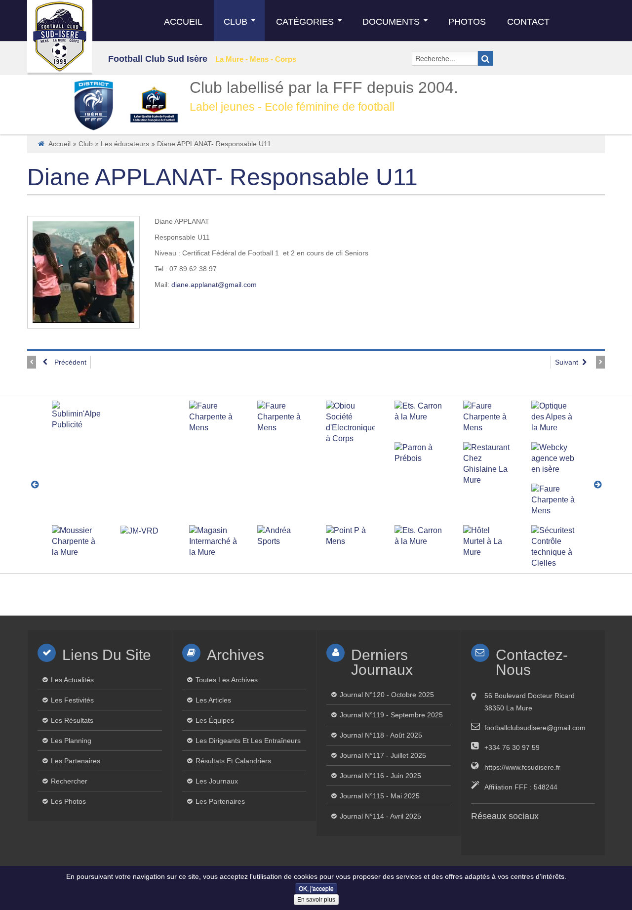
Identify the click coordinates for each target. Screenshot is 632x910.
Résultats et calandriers (233, 761)
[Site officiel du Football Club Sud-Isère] (59, 36)
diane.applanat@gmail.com (214, 285)
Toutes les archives (227, 680)
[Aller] (485, 58)
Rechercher (69, 781)
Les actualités (72, 680)
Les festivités (72, 700)
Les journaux (217, 781)
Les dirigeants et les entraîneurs (248, 741)
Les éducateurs (125, 144)
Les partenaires (75, 761)
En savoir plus (316, 899)
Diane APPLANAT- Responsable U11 (222, 177)
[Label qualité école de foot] (154, 104)
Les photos (68, 801)
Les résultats (72, 720)
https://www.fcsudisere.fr (522, 767)
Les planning (71, 741)
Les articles (213, 700)
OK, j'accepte (316, 888)
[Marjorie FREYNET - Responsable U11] (84, 107)
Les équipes (215, 720)
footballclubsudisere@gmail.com (535, 728)
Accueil (59, 144)
